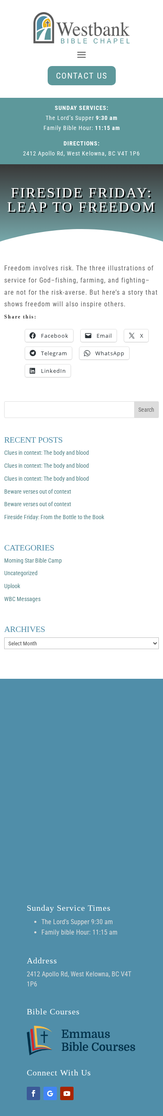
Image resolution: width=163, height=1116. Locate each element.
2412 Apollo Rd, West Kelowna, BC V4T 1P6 (81, 153)
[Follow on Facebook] (33, 1093)
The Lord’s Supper (70, 118)
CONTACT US (81, 76)
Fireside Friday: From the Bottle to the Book (54, 517)
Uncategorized (21, 573)
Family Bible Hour (67, 128)
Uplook (12, 586)
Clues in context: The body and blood (46, 452)
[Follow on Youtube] (67, 1093)
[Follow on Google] (50, 1093)
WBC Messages (22, 599)
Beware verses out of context (37, 491)
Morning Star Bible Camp (33, 560)
